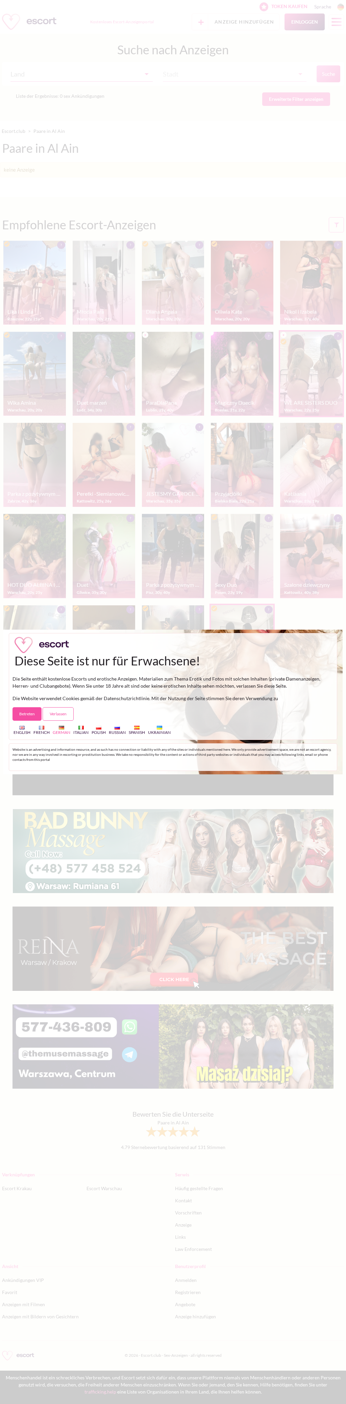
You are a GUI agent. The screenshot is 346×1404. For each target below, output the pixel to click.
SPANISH (137, 732)
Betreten (27, 713)
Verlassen (58, 713)
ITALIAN (81, 732)
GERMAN (61, 732)
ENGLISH (22, 732)
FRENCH (41, 732)
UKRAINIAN (159, 732)
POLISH (99, 732)
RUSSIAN (117, 732)
